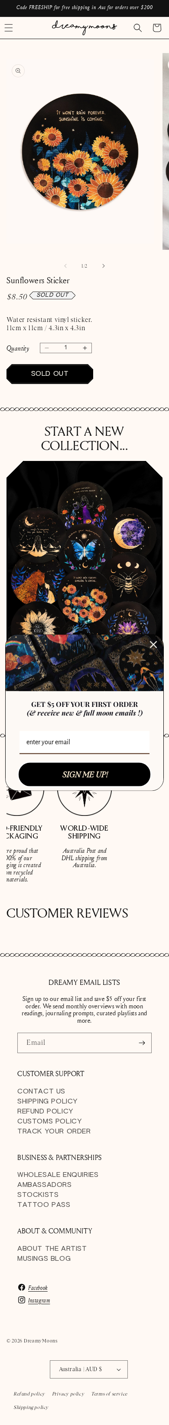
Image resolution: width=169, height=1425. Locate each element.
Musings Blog (44, 1259)
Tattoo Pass (44, 1205)
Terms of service (109, 1394)
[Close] (153, 644)
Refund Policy (45, 1111)
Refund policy (29, 1394)
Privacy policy (68, 1394)
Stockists (37, 1195)
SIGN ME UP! (84, 774)
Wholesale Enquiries (57, 1175)
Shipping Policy (47, 1101)
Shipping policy (31, 1407)
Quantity (17, 348)
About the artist (52, 1249)
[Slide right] (103, 265)
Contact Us (41, 1091)
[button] (137, 27)
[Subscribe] (141, 1043)
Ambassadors (44, 1185)
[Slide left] (65, 265)
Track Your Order (54, 1131)
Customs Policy (49, 1121)
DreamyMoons (41, 1341)
